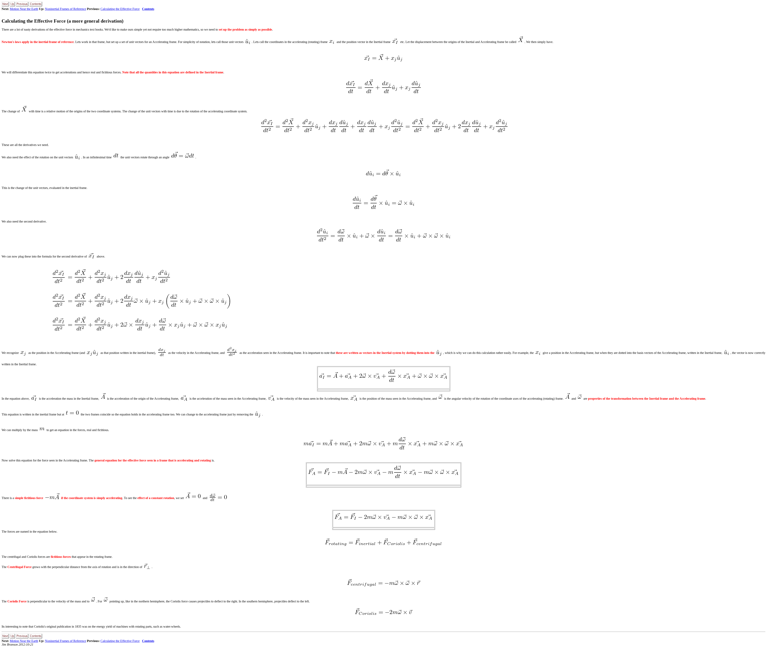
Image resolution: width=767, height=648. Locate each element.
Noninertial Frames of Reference (65, 9)
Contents (148, 9)
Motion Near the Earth (24, 9)
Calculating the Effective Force (120, 9)
